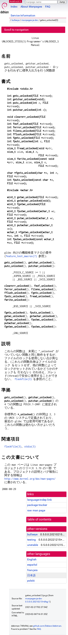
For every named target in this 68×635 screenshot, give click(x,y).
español (32, 564)
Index (14, 6)
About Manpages (31, 6)
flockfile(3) (23, 379)
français (32, 570)
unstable (32, 545)
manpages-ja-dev (29, 20)
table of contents (39, 519)
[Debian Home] (4, 7)
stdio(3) (30, 446)
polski (31, 580)
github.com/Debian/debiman (47, 626)
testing (31, 539)
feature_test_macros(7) (21, 256)
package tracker (37, 505)
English (31, 559)
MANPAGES (15, 1)
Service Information (23, 15)
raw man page (36, 510)
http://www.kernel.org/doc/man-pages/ (29, 478)
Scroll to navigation (16, 29)
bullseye (16, 20)
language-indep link (39, 499)
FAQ (47, 6)
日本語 (31, 575)
